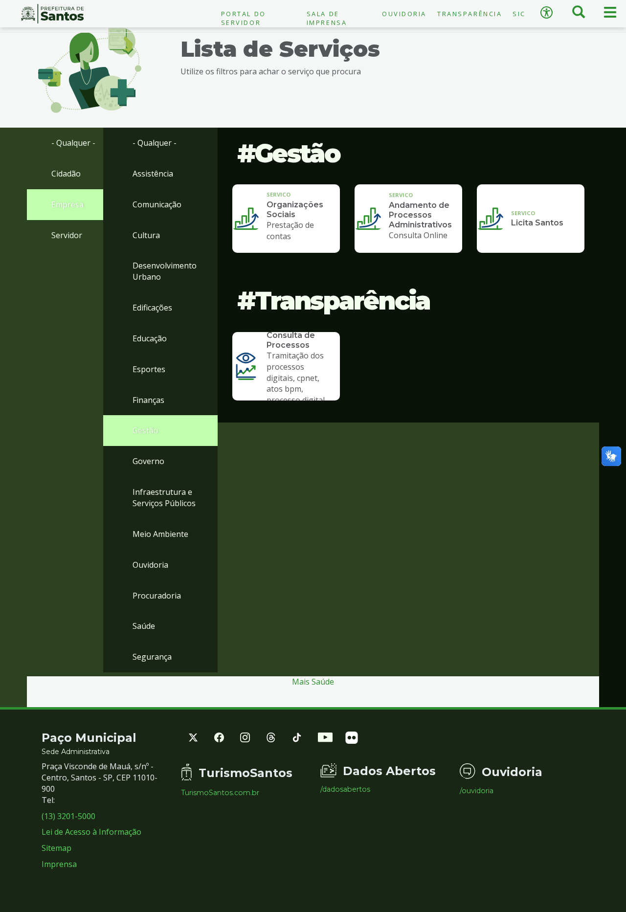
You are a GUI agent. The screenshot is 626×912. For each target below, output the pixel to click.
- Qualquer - (73, 142)
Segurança (152, 656)
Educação (150, 338)
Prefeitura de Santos (52, 13)
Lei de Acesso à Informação (91, 831)
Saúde (144, 626)
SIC (519, 13)
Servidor (66, 235)
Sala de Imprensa (327, 18)
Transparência (469, 13)
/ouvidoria (476, 790)
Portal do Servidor (243, 18)
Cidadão (66, 173)
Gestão (145, 430)
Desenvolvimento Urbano (165, 271)
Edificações (152, 307)
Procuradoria (157, 595)
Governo (148, 461)
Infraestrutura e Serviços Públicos (164, 498)
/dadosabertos (345, 789)
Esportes (149, 369)
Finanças (148, 400)
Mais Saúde (313, 681)
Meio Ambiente (160, 534)
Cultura (146, 235)
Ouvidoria (404, 13)
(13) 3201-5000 (68, 816)
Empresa (67, 204)
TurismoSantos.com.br (220, 792)
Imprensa (59, 864)
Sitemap (56, 848)
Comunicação (157, 204)
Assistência (153, 173)
